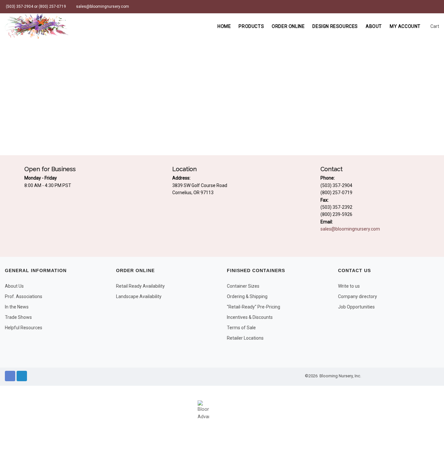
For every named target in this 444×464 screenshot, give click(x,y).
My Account (405, 26)
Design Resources (335, 26)
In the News (17, 306)
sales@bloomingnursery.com (102, 6)
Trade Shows (18, 317)
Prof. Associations (23, 296)
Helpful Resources (23, 327)
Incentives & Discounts (250, 317)
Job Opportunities (356, 306)
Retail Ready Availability (140, 286)
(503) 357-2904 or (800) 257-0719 (35, 6)
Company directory (357, 296)
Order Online (288, 26)
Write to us (349, 286)
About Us (14, 286)
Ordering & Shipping (247, 296)
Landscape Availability (139, 296)
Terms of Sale (241, 327)
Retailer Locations (245, 338)
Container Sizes (243, 286)
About (374, 26)
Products (251, 26)
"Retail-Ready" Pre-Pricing (253, 306)
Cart (434, 26)
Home (224, 26)
